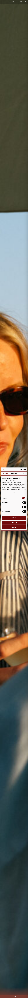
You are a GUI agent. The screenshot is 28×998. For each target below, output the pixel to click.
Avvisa (14, 527)
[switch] (24, 502)
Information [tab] (14, 473)
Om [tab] (23, 473)
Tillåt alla (14, 518)
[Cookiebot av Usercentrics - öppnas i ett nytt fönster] (20, 469)
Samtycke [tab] (5, 473)
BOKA (21, 1)
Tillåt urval (14, 522)
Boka (14, 996)
